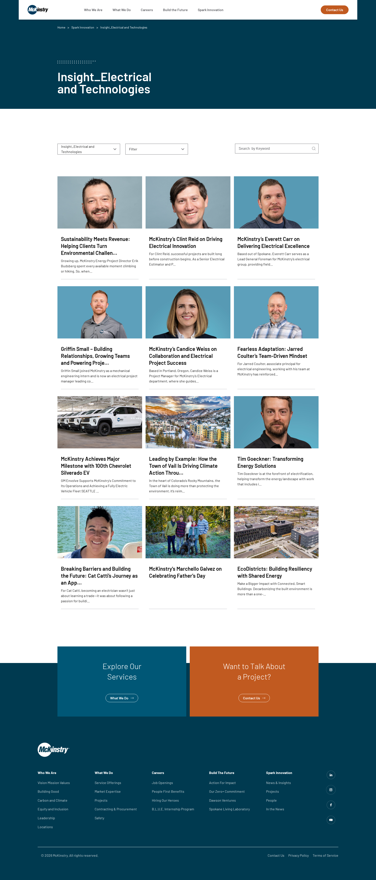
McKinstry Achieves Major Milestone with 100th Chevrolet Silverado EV (96, 466)
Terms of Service (325, 855)
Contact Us (334, 10)
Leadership (46, 818)
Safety (99, 818)
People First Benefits (168, 791)
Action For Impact (222, 783)
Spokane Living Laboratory (229, 809)
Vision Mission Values (54, 783)
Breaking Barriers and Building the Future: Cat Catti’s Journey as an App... (99, 575)
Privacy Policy (298, 855)
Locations (45, 827)
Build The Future (221, 773)
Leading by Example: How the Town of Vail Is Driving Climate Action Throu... (183, 466)
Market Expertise (108, 791)
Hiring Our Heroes (165, 800)
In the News (275, 809)
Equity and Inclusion (53, 809)
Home (61, 27)
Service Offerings (108, 783)
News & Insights (278, 783)
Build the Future (175, 10)
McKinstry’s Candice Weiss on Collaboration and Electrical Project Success (183, 356)
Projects (101, 800)
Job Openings (162, 783)
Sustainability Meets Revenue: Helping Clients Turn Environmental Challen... (95, 246)
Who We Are (93, 10)
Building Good (48, 791)
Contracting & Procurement (116, 809)
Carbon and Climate (52, 800)
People (271, 800)
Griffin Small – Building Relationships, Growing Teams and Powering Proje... (95, 356)
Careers (147, 10)
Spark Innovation (210, 10)
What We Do (121, 10)
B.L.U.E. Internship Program (173, 809)
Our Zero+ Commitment (227, 791)
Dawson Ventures (222, 800)
